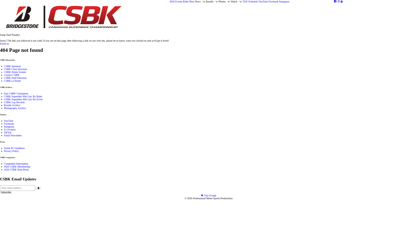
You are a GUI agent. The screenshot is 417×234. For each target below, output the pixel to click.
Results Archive (12, 105)
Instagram (9, 126)
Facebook (9, 123)
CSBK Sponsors (12, 66)
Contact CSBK (12, 75)
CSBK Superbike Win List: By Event (23, 99)
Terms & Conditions (14, 148)
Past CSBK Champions (16, 93)
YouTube (8, 120)
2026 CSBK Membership (17, 166)
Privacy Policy (11, 151)
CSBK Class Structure (15, 69)
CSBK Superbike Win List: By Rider (23, 96)
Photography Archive (15, 108)
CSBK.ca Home (12, 80)
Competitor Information (16, 163)
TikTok (7, 132)
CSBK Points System (15, 72)
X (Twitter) (9, 129)
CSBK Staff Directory (15, 78)
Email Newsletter (13, 135)
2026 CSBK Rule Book (16, 169)
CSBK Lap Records (14, 102)
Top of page (209, 195)
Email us (4, 43)
